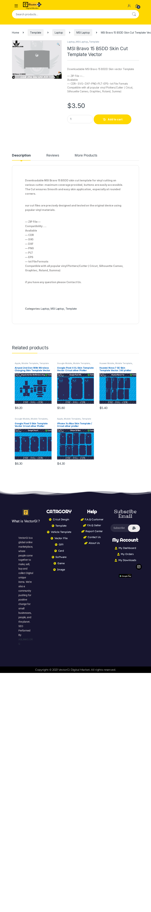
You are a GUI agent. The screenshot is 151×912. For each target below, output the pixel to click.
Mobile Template (30, 363)
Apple (17, 363)
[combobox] (70, 14)
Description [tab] (21, 155)
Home (15, 32)
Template (35, 32)
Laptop (59, 32)
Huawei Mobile (106, 363)
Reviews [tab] (52, 155)
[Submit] (134, 528)
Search (134, 14)
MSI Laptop (83, 32)
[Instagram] (139, 567)
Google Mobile (64, 363)
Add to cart (115, 119)
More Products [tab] (86, 155)
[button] (58, 44)
